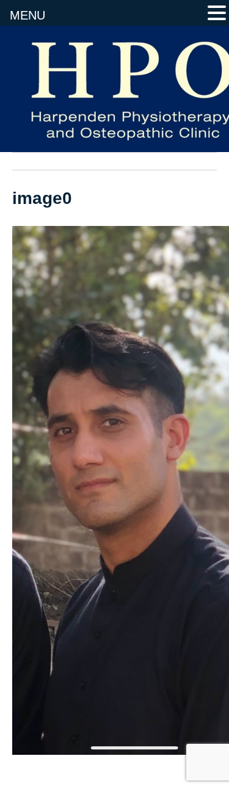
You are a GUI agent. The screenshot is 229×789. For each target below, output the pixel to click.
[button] (217, 14)
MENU (27, 15)
